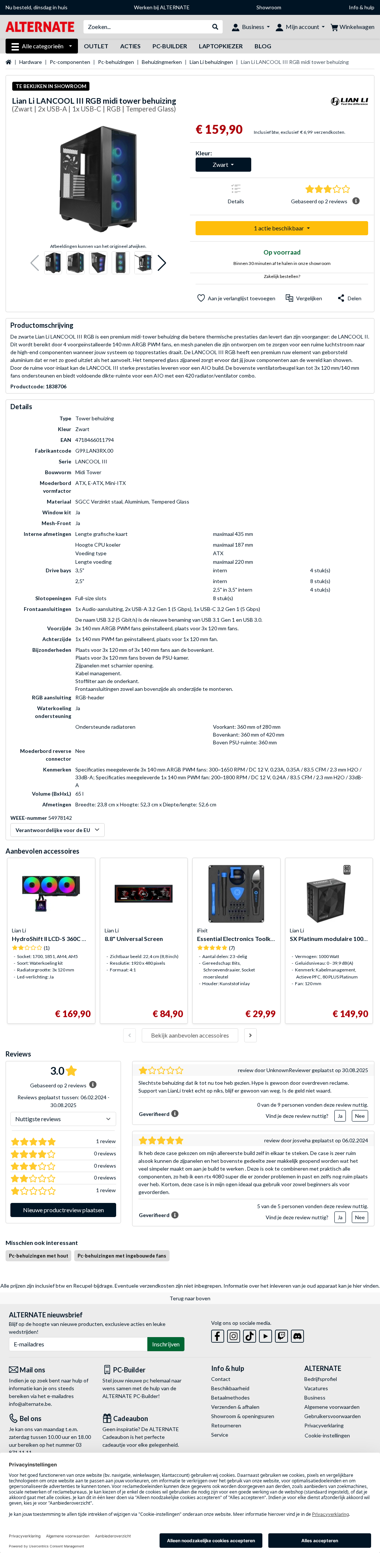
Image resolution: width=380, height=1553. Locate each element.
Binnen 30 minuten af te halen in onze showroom (282, 263)
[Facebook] (217, 1335)
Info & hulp (361, 7)
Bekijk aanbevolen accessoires (190, 1035)
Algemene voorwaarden (332, 1407)
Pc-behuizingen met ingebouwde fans (122, 1256)
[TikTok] (249, 1335)
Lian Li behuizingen (211, 62)
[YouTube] (265, 1335)
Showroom (268, 7)
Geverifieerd (154, 1114)
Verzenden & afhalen (235, 1407)
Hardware (30, 62)
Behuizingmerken (162, 62)
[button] (35, 263)
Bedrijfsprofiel (320, 1379)
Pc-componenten (70, 62)
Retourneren (226, 1425)
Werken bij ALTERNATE (162, 7)
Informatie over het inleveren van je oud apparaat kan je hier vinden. (301, 1285)
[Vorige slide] (129, 1035)
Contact (220, 1379)
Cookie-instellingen (327, 1435)
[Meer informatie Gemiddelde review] (355, 201)
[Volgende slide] (250, 1035)
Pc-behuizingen (116, 62)
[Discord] (297, 1335)
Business (314, 1397)
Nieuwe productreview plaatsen (63, 1209)
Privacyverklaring (324, 1425)
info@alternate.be (30, 1404)
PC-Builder (170, 45)
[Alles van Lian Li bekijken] (349, 106)
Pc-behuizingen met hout (38, 1256)
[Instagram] (233, 1335)
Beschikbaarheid (230, 1388)
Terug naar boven (190, 1298)
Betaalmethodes (230, 1397)
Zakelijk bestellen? (282, 276)
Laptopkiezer (221, 45)
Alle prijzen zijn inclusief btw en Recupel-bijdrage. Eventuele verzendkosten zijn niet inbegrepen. (111, 1285)
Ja (340, 1116)
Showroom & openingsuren (242, 1416)
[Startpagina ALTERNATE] (40, 26)
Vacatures (316, 1388)
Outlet (96, 45)
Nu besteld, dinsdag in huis (37, 7)
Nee (360, 1116)
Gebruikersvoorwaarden (332, 1416)
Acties (130, 45)
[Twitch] (281, 1335)
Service (219, 1434)
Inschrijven (166, 1343)
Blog (263, 45)
